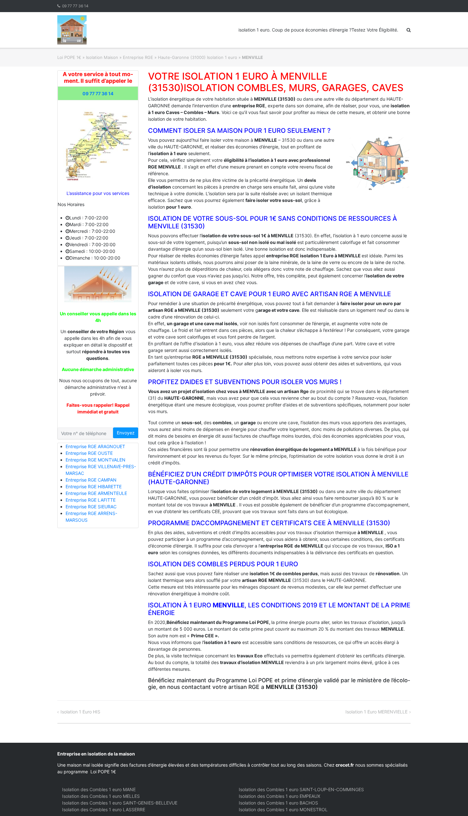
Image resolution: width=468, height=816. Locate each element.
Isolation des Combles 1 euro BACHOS (278, 802)
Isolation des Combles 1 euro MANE (99, 789)
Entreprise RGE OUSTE (89, 453)
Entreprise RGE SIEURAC (91, 506)
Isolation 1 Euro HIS (80, 711)
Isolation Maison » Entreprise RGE (119, 57)
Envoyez (126, 432)
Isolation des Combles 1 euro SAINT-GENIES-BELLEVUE (119, 802)
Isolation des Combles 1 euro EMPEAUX (279, 796)
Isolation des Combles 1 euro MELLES (101, 796)
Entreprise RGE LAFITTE (91, 500)
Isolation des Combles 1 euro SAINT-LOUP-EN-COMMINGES (301, 789)
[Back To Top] (452, 800)
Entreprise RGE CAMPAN (91, 480)
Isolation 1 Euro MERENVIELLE (376, 711)
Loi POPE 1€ (69, 57)
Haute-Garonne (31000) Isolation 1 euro (197, 57)
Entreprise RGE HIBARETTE (94, 486)
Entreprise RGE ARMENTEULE (96, 493)
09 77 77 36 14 (75, 6)
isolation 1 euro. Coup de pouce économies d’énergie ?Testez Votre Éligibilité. (318, 29)
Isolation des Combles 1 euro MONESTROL (283, 809)
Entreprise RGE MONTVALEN (95, 459)
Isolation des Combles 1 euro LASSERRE (103, 809)
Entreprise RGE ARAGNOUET (95, 446)
